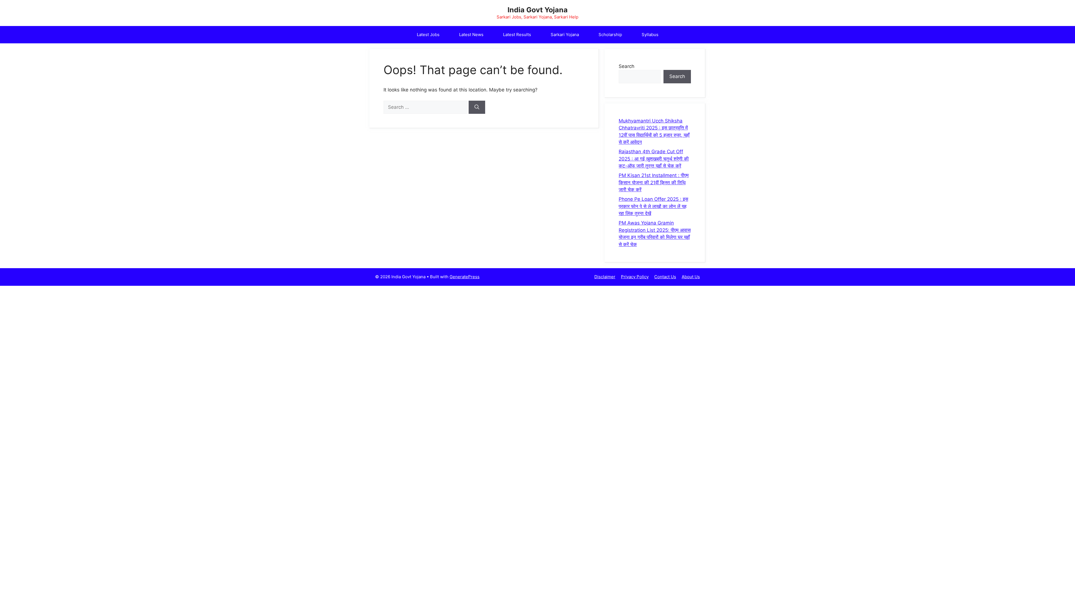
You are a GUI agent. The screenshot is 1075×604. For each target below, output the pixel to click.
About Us (691, 276)
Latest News (471, 34)
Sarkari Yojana (565, 34)
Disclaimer (604, 276)
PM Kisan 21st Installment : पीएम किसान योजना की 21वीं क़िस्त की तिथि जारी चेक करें (654, 182)
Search (626, 66)
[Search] (477, 107)
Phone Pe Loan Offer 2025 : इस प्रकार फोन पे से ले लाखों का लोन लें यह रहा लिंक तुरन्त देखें (653, 206)
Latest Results (517, 34)
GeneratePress (465, 276)
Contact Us (665, 276)
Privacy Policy (635, 276)
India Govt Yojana (538, 10)
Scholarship (610, 34)
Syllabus (650, 34)
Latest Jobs (428, 34)
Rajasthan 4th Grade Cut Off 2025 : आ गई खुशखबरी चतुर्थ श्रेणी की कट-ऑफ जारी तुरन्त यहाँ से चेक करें (654, 159)
